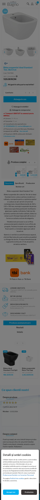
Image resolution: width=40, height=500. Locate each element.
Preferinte (29, 492)
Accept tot (10, 492)
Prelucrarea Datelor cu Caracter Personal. (18, 475)
